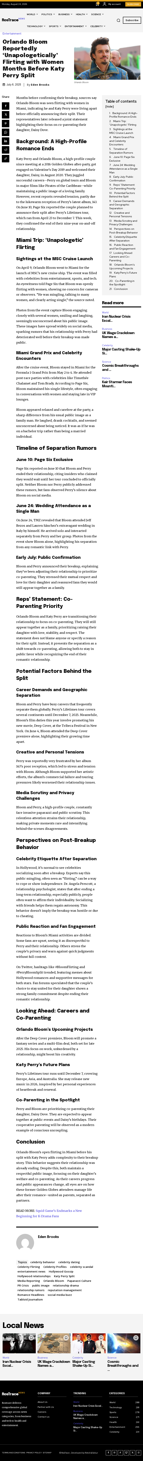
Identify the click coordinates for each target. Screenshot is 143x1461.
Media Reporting (29, 1281)
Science (106, 361)
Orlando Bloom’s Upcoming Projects (122, 266)
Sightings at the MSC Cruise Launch (121, 131)
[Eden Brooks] (25, 1243)
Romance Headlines (31, 1295)
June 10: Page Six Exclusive (122, 158)
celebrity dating (69, 1262)
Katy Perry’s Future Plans (123, 274)
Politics (106, 378)
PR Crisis (23, 1285)
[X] (5, 115)
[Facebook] (5, 106)
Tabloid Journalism (30, 1299)
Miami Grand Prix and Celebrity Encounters (121, 140)
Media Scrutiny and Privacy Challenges (123, 222)
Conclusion (121, 289)
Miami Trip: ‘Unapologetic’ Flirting (122, 123)
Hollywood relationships (34, 1276)
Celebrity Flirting (29, 1267)
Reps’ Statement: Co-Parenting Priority (122, 186)
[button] (118, 20)
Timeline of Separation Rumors (121, 150)
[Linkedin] (5, 141)
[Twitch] (126, 1452)
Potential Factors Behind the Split (122, 194)
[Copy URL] (5, 158)
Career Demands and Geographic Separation (121, 204)
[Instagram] (114, 1452)
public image (41, 1285)
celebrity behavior (42, 1262)
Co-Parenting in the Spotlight (121, 282)
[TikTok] (120, 1452)
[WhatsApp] (5, 132)
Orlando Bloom (53, 1281)
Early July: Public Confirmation (121, 178)
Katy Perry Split (64, 1276)
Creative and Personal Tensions (120, 214)
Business (107, 329)
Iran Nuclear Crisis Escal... (88, 1406)
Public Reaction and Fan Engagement (122, 246)
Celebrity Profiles (55, 1267)
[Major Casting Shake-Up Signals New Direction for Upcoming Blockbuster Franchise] (89, 1343)
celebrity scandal (81, 1267)
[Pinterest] (5, 123)
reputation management (65, 1290)
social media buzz (60, 1295)
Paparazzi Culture (79, 1281)
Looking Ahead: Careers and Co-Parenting (121, 256)
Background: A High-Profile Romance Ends (123, 115)
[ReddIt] (5, 150)
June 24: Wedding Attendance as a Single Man (123, 168)
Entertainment (12, 33)
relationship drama (66, 1285)
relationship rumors (31, 1290)
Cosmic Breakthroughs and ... (122, 1366)
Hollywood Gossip (61, 1271)
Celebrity (107, 345)
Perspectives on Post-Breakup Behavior (123, 230)
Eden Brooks (40, 84)
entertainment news (31, 1271)
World (105, 312)
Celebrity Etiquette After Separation (123, 238)
